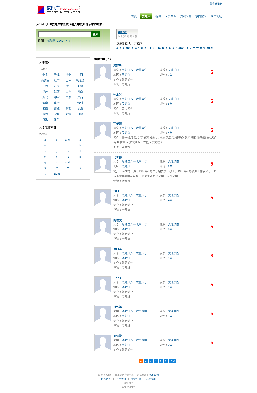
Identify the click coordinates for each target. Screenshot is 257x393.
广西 (80, 97)
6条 (170, 229)
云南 (45, 108)
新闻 (158, 16)
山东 (68, 91)
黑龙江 (126, 74)
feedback (154, 374)
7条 (170, 74)
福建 (45, 91)
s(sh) (182, 47)
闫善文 (117, 220)
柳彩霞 (51, 40)
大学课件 (170, 16)
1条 (170, 258)
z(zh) (210, 47)
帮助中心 (136, 378)
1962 (60, 40)
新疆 (68, 114)
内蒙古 (45, 80)
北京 (45, 74)
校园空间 (201, 16)
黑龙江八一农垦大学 (134, 69)
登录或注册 (216, 3)
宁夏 (57, 114)
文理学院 (173, 69)
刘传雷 (117, 335)
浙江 (68, 86)
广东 (68, 97)
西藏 (57, 108)
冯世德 (117, 157)
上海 (45, 86)
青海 (45, 114)
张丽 (116, 191)
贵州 (80, 102)
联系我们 (151, 378)
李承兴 (117, 94)
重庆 (57, 102)
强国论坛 (216, 16)
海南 (45, 102)
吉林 (68, 80)
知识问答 (185, 16)
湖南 (57, 97)
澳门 (57, 119)
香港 (45, 119)
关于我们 (121, 378)
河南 (80, 91)
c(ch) (126, 47)
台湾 (80, 114)
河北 (68, 74)
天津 (57, 74)
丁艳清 (117, 123)
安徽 (80, 86)
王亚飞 (117, 278)
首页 (134, 16)
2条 (170, 166)
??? (67, 40)
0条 (170, 344)
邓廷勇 (117, 65)
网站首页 (106, 378)
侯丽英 (117, 249)
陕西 (68, 108)
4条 (170, 132)
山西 (80, 74)
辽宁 (57, 80)
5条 (170, 103)
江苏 (57, 86)
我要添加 (122, 32)
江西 (57, 91)
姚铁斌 (117, 306)
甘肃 (80, 108)
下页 (172, 360)
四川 (68, 102)
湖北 (45, 97)
